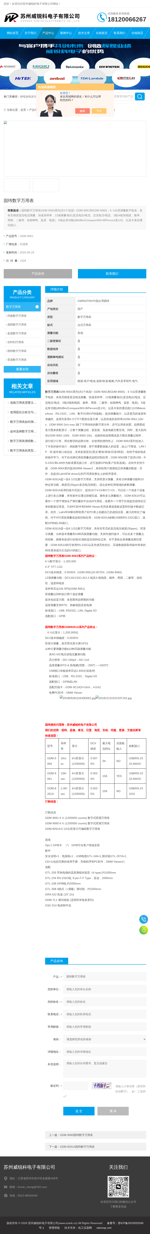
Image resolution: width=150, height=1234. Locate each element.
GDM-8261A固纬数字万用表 (77, 1146)
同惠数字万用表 (17, 315)
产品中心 (48, 33)
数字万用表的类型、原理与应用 (24, 450)
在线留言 (102, 33)
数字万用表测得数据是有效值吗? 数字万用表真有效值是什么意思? (24, 441)
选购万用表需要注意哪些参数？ (24, 402)
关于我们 (30, 33)
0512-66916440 (143, 919)
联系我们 (119, 33)
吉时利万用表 (15, 342)
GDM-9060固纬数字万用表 (76, 1135)
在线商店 (137, 33)
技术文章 (84, 33)
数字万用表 (13, 306)
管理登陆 (54, 1227)
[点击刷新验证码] (102, 1085)
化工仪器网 (85, 1227)
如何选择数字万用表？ (24, 431)
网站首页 (13, 33)
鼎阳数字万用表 (17, 324)
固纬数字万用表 (17, 350)
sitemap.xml (103, 1227)
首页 (23, 109)
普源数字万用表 (17, 359)
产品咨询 (38, 273)
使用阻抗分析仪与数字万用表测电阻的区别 (24, 412)
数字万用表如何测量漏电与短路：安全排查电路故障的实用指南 (24, 421)
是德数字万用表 (17, 333)
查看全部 (22, 369)
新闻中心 (66, 33)
